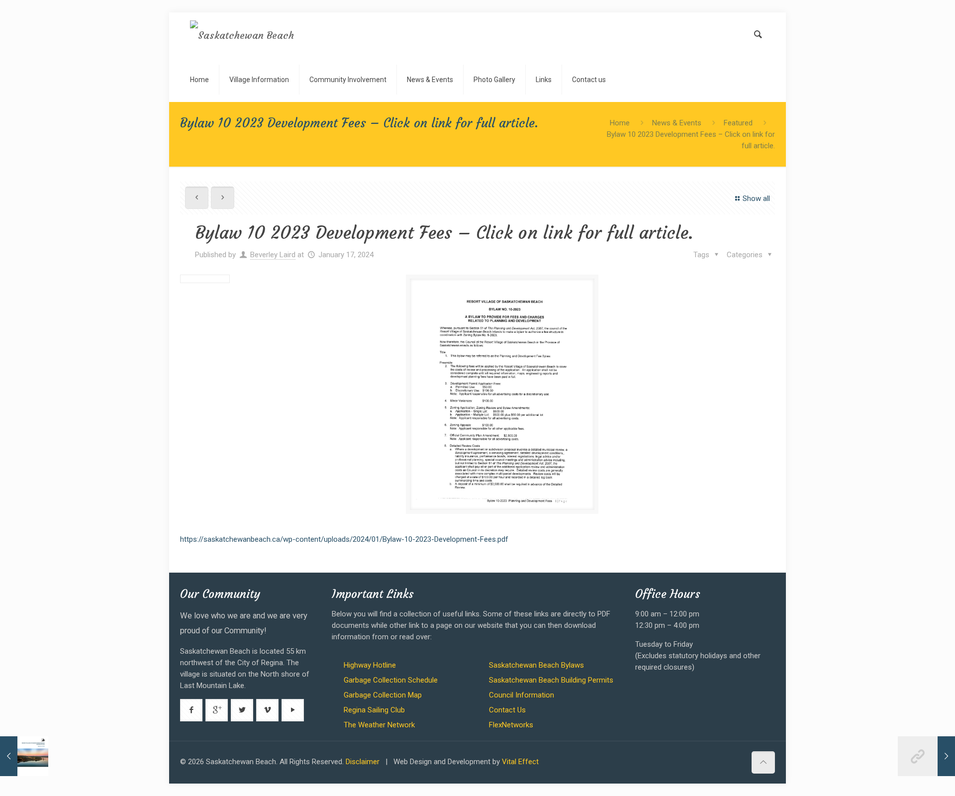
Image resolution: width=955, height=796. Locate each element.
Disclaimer (363, 761)
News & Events (676, 122)
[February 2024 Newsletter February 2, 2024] (926, 756)
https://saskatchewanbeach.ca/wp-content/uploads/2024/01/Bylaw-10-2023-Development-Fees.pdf (344, 539)
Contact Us (507, 709)
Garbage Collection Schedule (391, 680)
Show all (756, 198)
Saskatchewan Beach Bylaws (536, 665)
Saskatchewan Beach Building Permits (551, 680)
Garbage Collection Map (383, 695)
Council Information (521, 695)
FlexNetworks (511, 724)
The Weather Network (379, 724)
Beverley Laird (272, 254)
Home (620, 122)
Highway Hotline (370, 665)
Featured (738, 122)
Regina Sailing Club (374, 709)
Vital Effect (520, 761)
